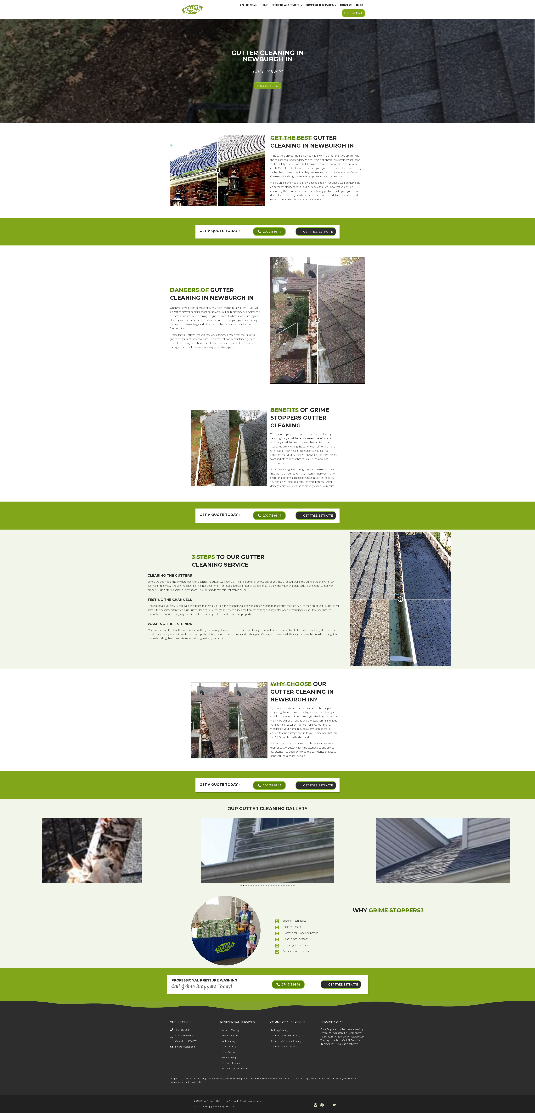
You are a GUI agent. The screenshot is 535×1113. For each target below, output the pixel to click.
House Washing (229, 1052)
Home (264, 5)
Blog (359, 5)
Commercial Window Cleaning (285, 1035)
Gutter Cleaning (228, 1046)
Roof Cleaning (228, 1041)
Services (197, 1106)
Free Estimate (353, 13)
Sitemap (207, 1106)
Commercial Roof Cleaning (284, 1046)
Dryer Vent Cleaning (230, 1063)
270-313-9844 (248, 5)
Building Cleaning (279, 1030)
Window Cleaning (229, 1035)
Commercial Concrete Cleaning (286, 1041)
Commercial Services (319, 5)
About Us (346, 5)
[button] (241, 885)
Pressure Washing (230, 1030)
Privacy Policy (218, 1106)
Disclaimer (231, 1106)
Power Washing (228, 1057)
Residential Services (285, 5)
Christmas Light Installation (234, 1068)
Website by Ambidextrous (251, 1101)
